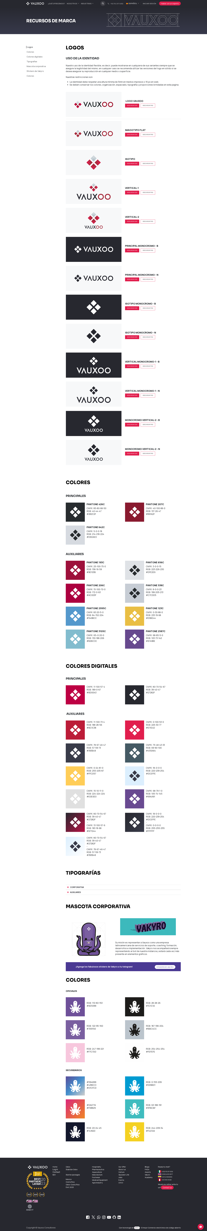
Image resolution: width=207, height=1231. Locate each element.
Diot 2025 (70, 1187)
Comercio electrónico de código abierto (164, 1228)
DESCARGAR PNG (148, 105)
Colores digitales (35, 56)
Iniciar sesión (149, 3)
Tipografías (32, 61)
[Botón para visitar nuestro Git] (114, 1218)
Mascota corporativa (36, 66)
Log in (55, 1169)
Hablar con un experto (170, 3)
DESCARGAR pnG (148, 279)
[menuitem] (56, 3)
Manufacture (97, 1175)
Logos (30, 47)
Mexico (69, 1179)
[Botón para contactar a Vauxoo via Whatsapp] (98, 1218)
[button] (102, 3)
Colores (30, 52)
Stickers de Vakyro (35, 71)
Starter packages (73, 1175)
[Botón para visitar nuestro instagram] (103, 1218)
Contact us (167, 1187)
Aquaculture (97, 1172)
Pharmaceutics (98, 1169)
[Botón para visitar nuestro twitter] (93, 1218)
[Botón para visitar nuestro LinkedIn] (119, 1218)
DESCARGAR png (148, 134)
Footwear (96, 1177)
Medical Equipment (100, 1180)
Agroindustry (97, 1183)
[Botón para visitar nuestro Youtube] (109, 1218)
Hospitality (96, 1167)
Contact (56, 1172)
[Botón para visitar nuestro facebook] (87, 1218)
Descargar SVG (132, 105)
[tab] (123, 887)
